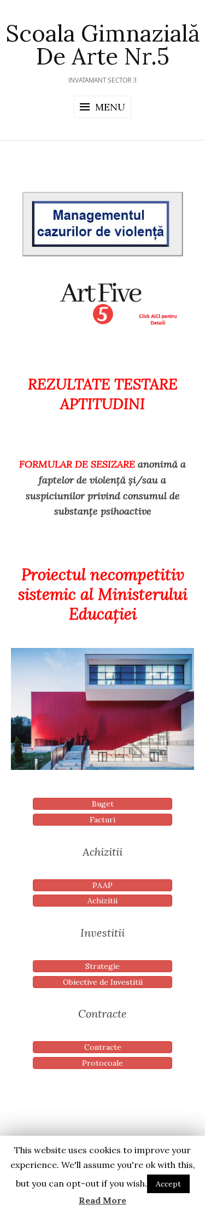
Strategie (102, 966)
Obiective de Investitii (103, 982)
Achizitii (102, 901)
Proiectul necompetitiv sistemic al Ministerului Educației (103, 594)
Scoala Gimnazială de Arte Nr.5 (102, 45)
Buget (103, 804)
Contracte (102, 1047)
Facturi (102, 820)
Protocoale (102, 1063)
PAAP (102, 885)
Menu (110, 107)
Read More (102, 1200)
